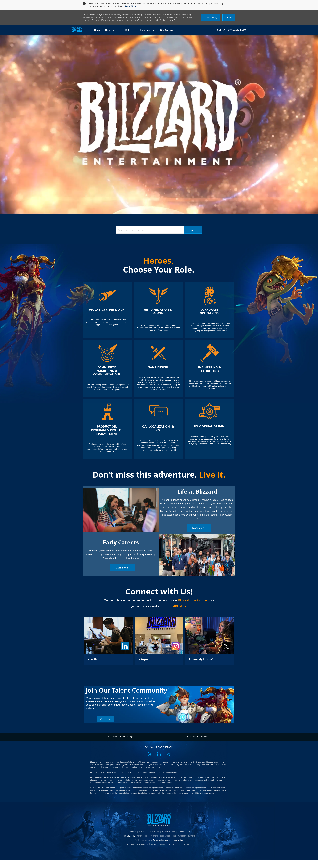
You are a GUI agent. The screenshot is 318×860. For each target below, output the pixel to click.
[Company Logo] (81, 30)
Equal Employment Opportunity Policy (145, 767)
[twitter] (150, 754)
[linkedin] (159, 754)
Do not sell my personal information (168, 840)
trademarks (130, 836)
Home (97, 30)
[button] (211, 17)
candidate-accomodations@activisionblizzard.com (201, 780)
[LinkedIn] (108, 641)
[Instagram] (159, 641)
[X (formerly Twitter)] (209, 641)
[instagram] (168, 754)
